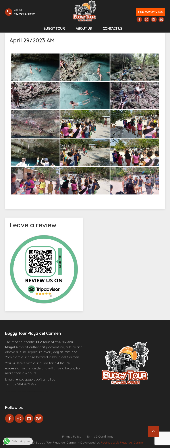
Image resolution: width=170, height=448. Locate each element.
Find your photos (150, 11)
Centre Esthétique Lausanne (30, 391)
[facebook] (139, 19)
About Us (84, 28)
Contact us (112, 28)
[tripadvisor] (161, 19)
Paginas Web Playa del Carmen (123, 442)
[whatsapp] (146, 19)
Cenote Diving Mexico (42, 391)
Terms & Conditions (100, 436)
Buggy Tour (54, 28)
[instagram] (154, 19)
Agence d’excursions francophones (14, 391)
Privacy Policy (71, 436)
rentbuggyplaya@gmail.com (36, 379)
